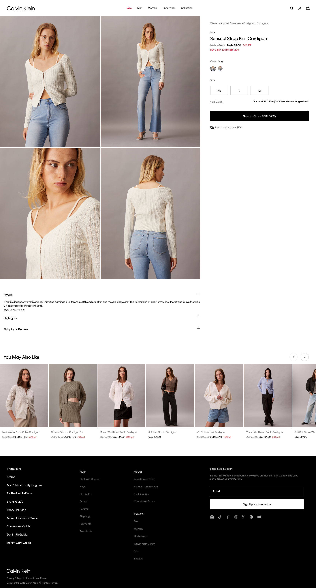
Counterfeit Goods (144, 501)
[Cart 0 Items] (308, 8)
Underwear (140, 536)
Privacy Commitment (146, 486)
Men (136, 521)
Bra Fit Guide (15, 501)
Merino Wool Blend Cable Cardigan (20, 432)
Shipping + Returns (16, 329)
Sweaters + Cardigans (243, 23)
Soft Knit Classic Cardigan (162, 432)
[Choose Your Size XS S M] (73, 395)
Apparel (225, 23)
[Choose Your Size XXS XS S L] (24, 395)
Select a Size (259, 116)
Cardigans (262, 23)
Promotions (14, 468)
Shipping (85, 516)
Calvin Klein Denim (144, 543)
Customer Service (90, 478)
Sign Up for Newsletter (257, 504)
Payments (85, 523)
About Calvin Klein (144, 478)
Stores (11, 477)
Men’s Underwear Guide (22, 518)
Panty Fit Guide (16, 510)
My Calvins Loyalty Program (24, 485)
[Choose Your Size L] (219, 395)
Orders (84, 501)
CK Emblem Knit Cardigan (211, 432)
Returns (84, 508)
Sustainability (141, 493)
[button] (129, 8)
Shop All (138, 558)
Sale (136, 551)
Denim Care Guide (19, 542)
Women (214, 23)
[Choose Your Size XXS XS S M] (170, 395)
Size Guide (86, 531)
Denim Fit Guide (17, 534)
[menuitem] (302, 8)
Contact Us (86, 493)
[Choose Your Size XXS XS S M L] (121, 395)
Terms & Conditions (36, 577)
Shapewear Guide (18, 526)
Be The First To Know (20, 493)
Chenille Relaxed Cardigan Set (67, 432)
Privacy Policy (14, 577)
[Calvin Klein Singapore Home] (21, 9)
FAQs (82, 486)
